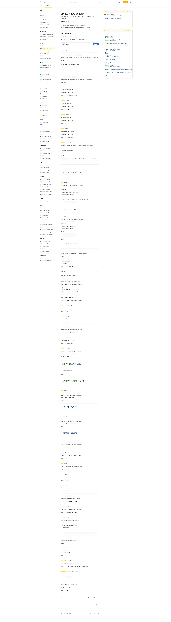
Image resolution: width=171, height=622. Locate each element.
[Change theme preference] (130, 2)
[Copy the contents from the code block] (131, 11)
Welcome (42, 5)
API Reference (48, 5)
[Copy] (92, 44)
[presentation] (117, 55)
